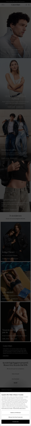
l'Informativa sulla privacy (19, 408)
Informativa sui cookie (6, 408)
